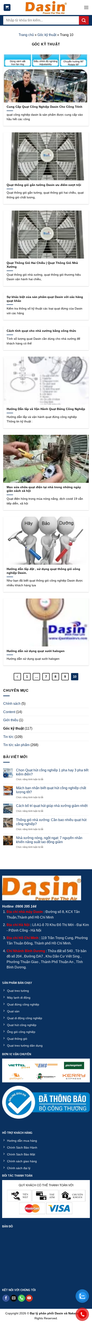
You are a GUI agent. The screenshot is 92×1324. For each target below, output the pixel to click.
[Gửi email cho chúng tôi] (13, 1298)
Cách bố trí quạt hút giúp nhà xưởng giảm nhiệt (52, 806)
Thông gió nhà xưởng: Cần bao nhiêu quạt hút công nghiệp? (51, 822)
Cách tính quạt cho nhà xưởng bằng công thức (41, 330)
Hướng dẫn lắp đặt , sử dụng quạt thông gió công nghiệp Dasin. (43, 570)
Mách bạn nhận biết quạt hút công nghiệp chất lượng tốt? (51, 790)
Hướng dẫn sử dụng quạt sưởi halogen (36, 651)
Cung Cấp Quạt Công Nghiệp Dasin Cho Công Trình (44, 106)
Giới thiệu (10, 720)
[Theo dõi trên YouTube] (29, 1298)
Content (9, 712)
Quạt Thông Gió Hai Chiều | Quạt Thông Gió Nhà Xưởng (42, 264)
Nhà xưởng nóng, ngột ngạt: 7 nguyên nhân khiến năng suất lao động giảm (49, 840)
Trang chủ (26, 35)
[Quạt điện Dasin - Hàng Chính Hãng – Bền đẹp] (46, 7)
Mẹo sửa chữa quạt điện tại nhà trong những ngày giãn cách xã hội (44, 489)
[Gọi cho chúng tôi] (21, 1298)
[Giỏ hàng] (7, 7)
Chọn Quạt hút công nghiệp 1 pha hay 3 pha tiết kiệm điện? (52, 772)
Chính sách (12, 703)
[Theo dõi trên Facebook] (5, 1298)
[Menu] (86, 7)
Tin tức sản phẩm (16, 745)
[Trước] (17, 676)
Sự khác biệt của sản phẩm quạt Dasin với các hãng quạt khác (45, 298)
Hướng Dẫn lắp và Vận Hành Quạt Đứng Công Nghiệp (46, 409)
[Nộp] (84, 20)
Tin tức (8, 737)
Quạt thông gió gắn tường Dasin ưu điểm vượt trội (44, 185)
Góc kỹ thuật (46, 35)
